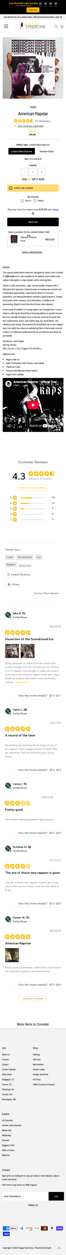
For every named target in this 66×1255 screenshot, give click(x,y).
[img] (15, 120)
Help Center (7, 1074)
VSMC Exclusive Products (44, 1084)
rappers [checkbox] (11, 564)
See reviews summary (31, 126)
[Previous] (8, 42)
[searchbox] (33, 574)
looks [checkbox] (10, 557)
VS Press (37, 1079)
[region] (32, 498)
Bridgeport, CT (8, 1079)
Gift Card (36, 1059)
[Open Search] (56, 26)
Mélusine (5, 1155)
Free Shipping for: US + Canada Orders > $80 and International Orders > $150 (31, 17)
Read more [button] (22, 682)
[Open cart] (61, 26)
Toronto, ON (7, 1094)
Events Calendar (9, 1069)
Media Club (6, 1130)
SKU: (27, 158)
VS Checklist (7, 1120)
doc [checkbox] (39, 557)
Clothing (36, 1054)
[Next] (16, 42)
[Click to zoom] (58, 42)
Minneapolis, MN (9, 1099)
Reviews (5, 1140)
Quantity (33, 165)
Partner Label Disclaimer (32, 252)
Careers (5, 1059)
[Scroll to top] (59, 1248)
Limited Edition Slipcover (21, 151)
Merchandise (38, 1064)
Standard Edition (47, 151)
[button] (12, 651)
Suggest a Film (8, 1145)
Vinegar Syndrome (40, 1074)
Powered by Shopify (43, 1247)
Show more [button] (25, 565)
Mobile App (6, 1135)
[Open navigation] (9, 26)
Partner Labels (39, 1069)
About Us (6, 1054)
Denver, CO (7, 1084)
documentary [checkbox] (25, 557)
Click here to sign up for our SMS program (19, 1184)
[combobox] (47, 593)
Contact (5, 1064)
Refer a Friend (8, 1150)
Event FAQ (33, 10)
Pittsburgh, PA (8, 1089)
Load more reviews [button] (33, 998)
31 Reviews (42, 121)
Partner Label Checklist (11, 1125)
